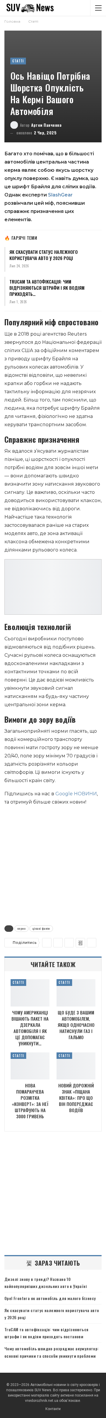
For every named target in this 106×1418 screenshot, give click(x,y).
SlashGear (60, 195)
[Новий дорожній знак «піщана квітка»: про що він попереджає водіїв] (76, 1065)
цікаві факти (41, 928)
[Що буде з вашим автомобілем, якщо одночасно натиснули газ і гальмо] (76, 992)
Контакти (53, 1409)
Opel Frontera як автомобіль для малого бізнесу (50, 1298)
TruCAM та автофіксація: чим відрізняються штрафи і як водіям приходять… (47, 287)
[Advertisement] (53, 864)
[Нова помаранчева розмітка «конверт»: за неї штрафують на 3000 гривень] (30, 1065)
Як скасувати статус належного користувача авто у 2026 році (43, 255)
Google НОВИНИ (76, 794)
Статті (18, 61)
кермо (21, 928)
